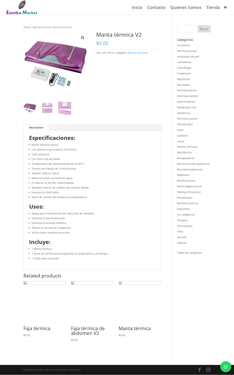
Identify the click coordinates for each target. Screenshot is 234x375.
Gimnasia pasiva (187, 118)
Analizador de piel (188, 56)
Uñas (180, 231)
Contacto (156, 8)
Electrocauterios (187, 90)
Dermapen (183, 85)
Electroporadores (187, 96)
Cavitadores (184, 62)
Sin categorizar (186, 214)
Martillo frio (184, 152)
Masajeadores (185, 158)
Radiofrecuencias (187, 203)
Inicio (137, 8)
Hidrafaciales (185, 124)
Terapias (182, 220)
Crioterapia (184, 73)
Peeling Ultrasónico (189, 192)
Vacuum (182, 237)
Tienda (213, 8)
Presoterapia (185, 197)
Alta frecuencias (187, 51)
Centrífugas (184, 67)
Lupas (180, 141)
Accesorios (183, 45)
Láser (180, 130)
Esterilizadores (186, 101)
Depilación (183, 79)
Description (36, 127)
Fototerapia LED (186, 107)
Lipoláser (182, 135)
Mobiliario (183, 175)
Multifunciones (186, 180)
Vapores (182, 243)
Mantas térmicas (42, 27)
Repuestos (183, 209)
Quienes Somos (185, 8)
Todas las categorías (189, 252)
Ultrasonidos (185, 226)
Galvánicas (183, 113)
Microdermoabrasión (190, 169)
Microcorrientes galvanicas (193, 164)
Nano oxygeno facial (189, 186)
